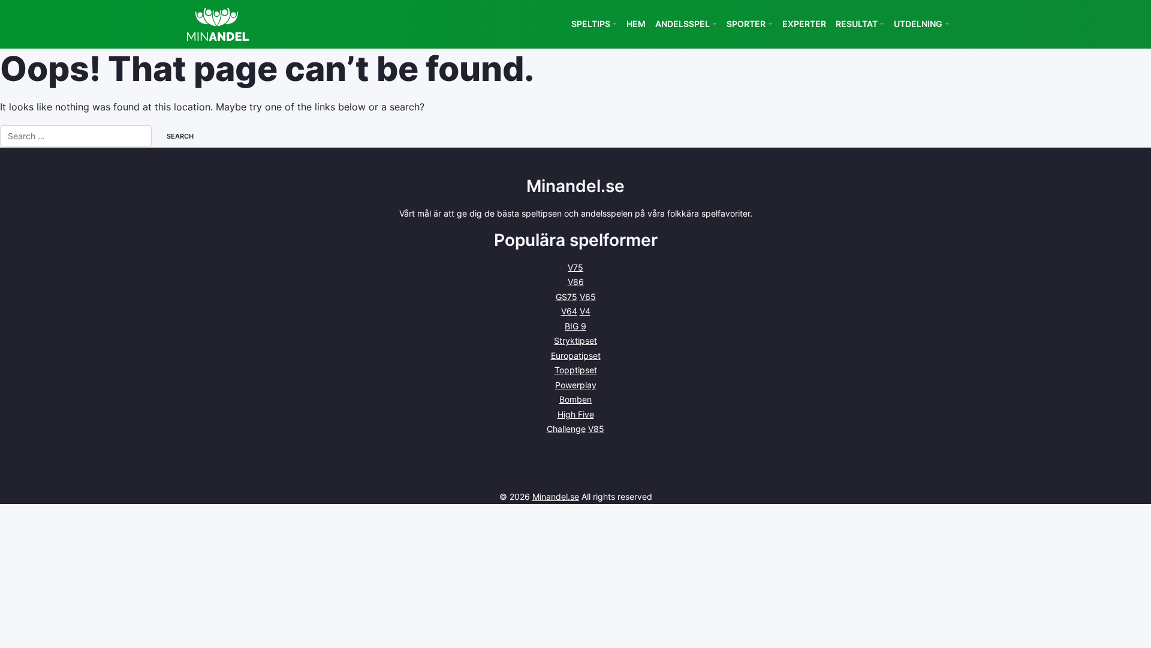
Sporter (746, 24)
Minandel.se (555, 496)
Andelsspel (682, 24)
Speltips (590, 24)
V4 (585, 311)
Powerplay (575, 385)
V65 (588, 297)
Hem (636, 24)
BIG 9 (575, 326)
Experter (804, 24)
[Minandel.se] (218, 24)
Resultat (857, 24)
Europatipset (576, 355)
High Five (576, 414)
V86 (576, 282)
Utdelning (918, 24)
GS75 (566, 297)
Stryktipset (575, 340)
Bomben (575, 399)
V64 (569, 311)
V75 (575, 267)
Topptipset (576, 370)
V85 (596, 429)
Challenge (566, 429)
